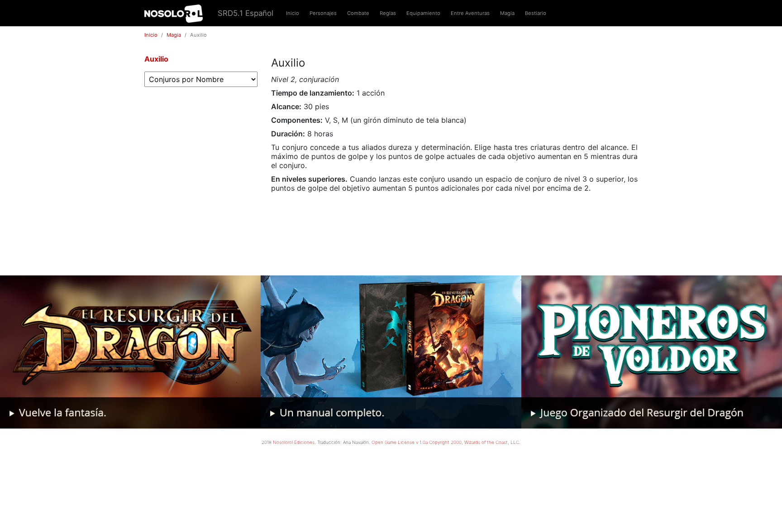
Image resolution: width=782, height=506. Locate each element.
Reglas (388, 13)
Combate (358, 13)
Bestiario (535, 13)
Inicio (292, 13)
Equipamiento (423, 13)
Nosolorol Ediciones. (294, 442)
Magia (507, 13)
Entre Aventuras (470, 13)
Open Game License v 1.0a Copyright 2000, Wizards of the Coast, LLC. (446, 442)
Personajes (323, 13)
